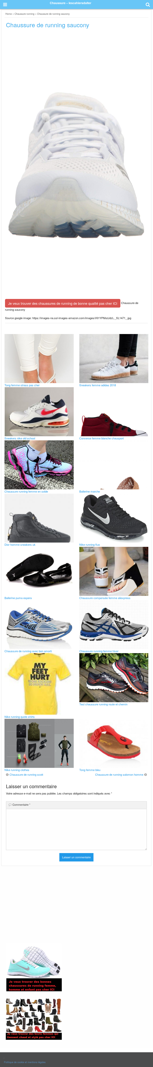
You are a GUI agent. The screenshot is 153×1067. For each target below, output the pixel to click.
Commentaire (21, 804)
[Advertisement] (76, 62)
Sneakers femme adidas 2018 (97, 385)
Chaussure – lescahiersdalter (70, 3)
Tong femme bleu (89, 770)
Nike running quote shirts (19, 717)
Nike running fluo (89, 544)
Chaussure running (24, 13)
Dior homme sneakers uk (19, 544)
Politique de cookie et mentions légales (25, 1062)
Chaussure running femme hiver (98, 651)
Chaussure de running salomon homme (119, 774)
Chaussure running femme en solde (26, 491)
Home (8, 13)
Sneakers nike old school (19, 438)
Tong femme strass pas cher (22, 385)
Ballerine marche (89, 491)
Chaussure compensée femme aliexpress (104, 598)
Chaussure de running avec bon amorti (28, 651)
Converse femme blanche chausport (101, 438)
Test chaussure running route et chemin (103, 704)
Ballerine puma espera (18, 598)
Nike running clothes (16, 770)
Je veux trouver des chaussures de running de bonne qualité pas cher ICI (62, 303)
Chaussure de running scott (26, 774)
